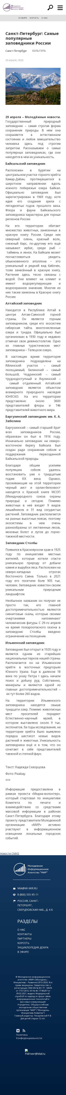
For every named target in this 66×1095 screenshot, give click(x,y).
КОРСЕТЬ (34, 17)
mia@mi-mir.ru (27, 888)
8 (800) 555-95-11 (27, 894)
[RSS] (24, 1030)
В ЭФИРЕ (23, 17)
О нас (21, 929)
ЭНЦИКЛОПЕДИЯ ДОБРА (32, 947)
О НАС (44, 17)
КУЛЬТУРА (39, 51)
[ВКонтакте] (18, 1030)
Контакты (24, 934)
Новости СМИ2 (9, 853)
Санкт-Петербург (16, 51)
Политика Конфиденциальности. (29, 1036)
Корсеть (23, 943)
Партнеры (24, 938)
